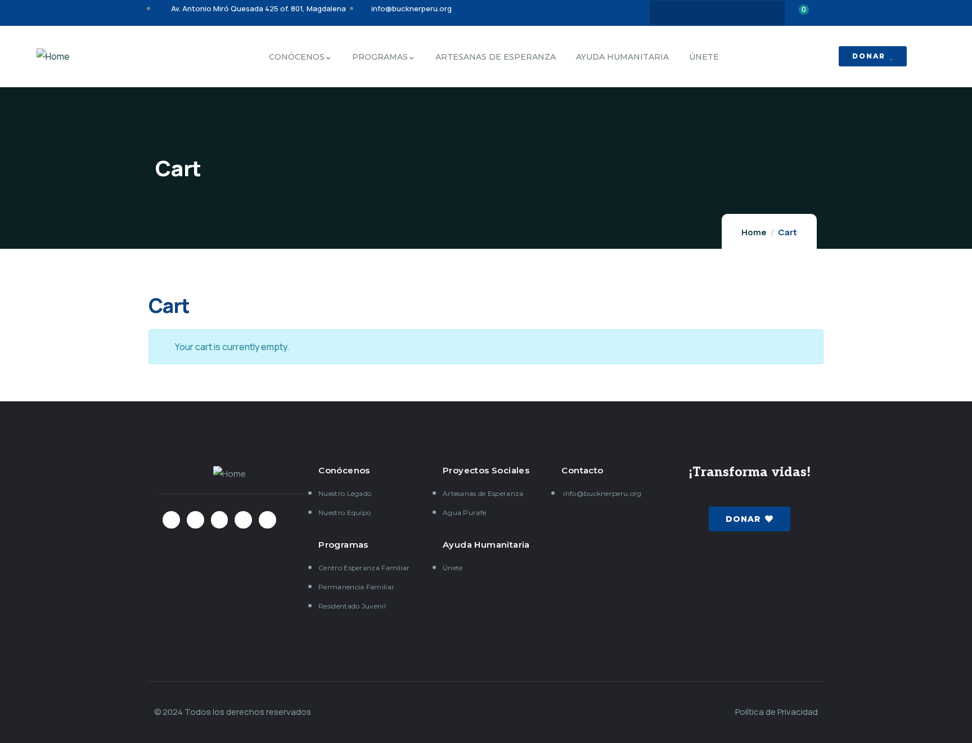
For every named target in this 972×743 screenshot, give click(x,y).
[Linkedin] (761, 13)
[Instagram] (717, 13)
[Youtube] (739, 13)
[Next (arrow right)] (952, 371)
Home (754, 232)
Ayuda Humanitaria (486, 544)
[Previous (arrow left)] (19, 371)
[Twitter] (695, 13)
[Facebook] (673, 13)
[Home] (53, 56)
